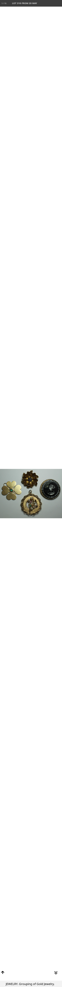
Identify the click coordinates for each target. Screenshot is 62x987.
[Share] (52, 3)
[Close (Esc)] (58, 3)
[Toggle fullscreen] (45, 3)
